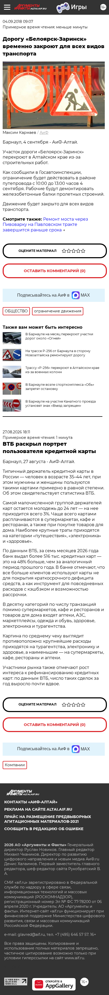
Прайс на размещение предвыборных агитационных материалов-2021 (47, 819)
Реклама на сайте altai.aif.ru (38, 809)
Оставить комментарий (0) (54, 270)
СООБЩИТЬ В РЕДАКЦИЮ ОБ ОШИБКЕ (43, 828)
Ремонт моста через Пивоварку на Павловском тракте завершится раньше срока (45, 225)
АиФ (44, 132)
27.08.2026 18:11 (16, 432)
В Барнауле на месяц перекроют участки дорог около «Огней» (59, 336)
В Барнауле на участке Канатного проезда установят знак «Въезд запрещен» (60, 403)
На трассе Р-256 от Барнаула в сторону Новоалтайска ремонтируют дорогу (57, 353)
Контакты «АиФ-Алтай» (30, 802)
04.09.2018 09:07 (18, 21)
